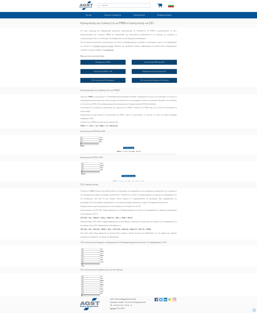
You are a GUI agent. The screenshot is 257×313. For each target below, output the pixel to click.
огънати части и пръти (103, 46)
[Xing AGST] (170, 299)
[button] (88, 15)
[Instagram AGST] (174, 299)
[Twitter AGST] (161, 299)
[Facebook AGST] (156, 299)
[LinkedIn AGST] (165, 299)
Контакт (113, 308)
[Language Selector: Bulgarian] (172, 5)
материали (109, 50)
